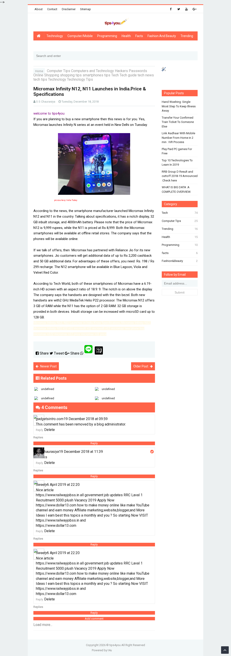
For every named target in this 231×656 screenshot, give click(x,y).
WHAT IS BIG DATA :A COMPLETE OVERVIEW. (176, 189)
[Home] (38, 36)
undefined (47, 389)
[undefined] (63, 385)
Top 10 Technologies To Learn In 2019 (177, 163)
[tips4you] (115, 23)
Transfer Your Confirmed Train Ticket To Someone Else (178, 122)
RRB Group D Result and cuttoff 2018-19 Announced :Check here (180, 176)
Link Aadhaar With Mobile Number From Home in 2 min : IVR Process (178, 138)
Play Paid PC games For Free (177, 151)
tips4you (115, 645)
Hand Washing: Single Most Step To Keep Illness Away (179, 106)
